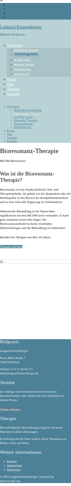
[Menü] (1, 0)
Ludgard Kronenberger (21, 26)
